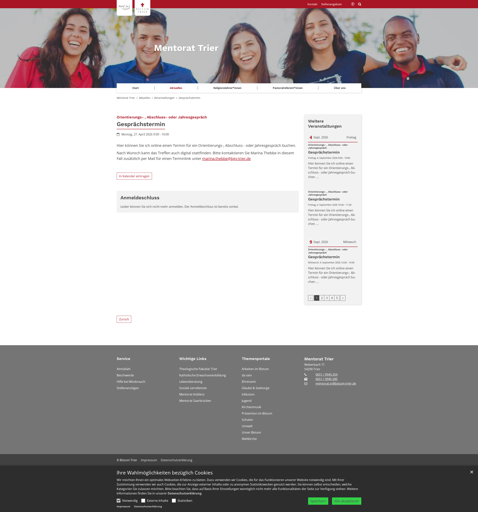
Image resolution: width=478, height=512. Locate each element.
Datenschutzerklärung (184, 493)
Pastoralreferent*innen (288, 88)
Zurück (124, 319)
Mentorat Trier (126, 98)
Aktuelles (144, 98)
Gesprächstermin (189, 98)
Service (123, 358)
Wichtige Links (193, 358)
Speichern (318, 501)
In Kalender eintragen (134, 176)
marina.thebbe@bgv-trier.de (226, 158)
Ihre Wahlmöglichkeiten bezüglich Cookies (165, 473)
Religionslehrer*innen (227, 88)
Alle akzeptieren (346, 501)
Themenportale (256, 358)
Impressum (123, 506)
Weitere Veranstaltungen (325, 124)
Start (135, 88)
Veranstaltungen (164, 98)
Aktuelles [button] (176, 88)
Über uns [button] (340, 88)
